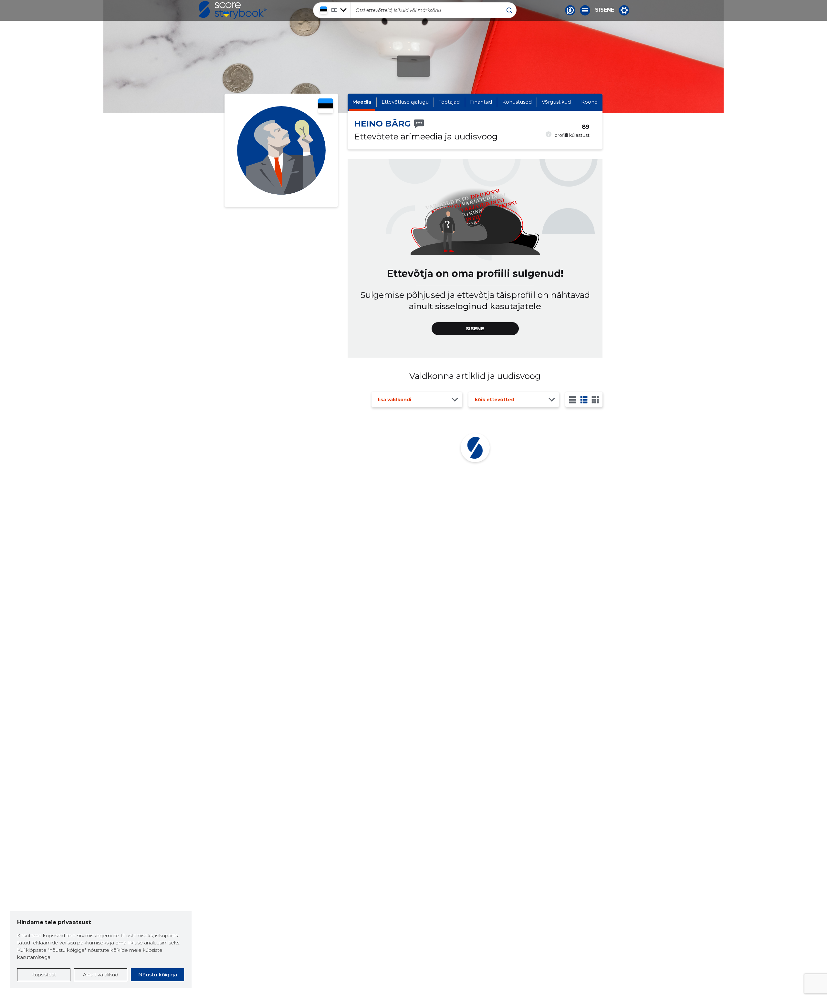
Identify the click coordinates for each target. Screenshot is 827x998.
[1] (573, 400)
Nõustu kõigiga (157, 975)
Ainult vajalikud (100, 975)
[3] (584, 400)
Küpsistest (43, 975)
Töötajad (449, 102)
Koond (589, 102)
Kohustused (517, 102)
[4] (595, 400)
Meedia (361, 102)
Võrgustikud (556, 102)
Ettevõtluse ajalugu (405, 102)
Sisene (604, 10)
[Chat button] (570, 10)
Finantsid (481, 102)
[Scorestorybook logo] (233, 10)
